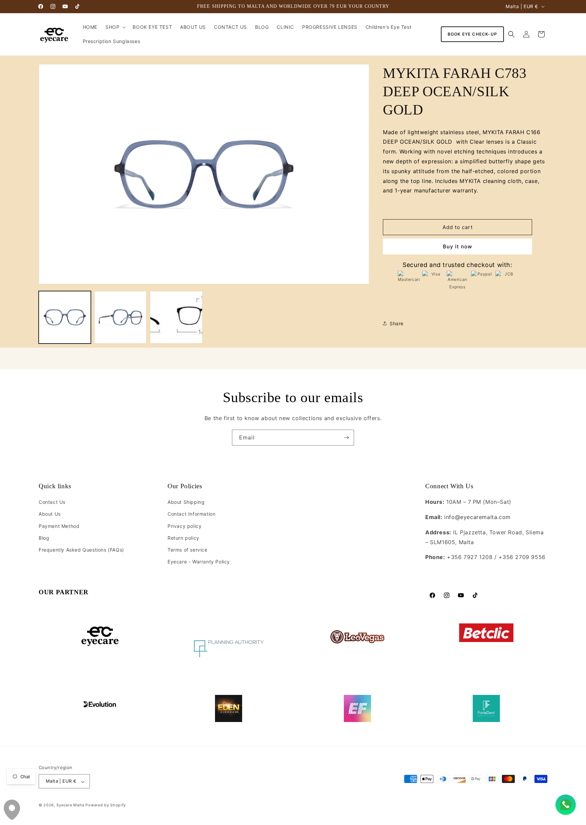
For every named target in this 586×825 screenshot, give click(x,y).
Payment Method (59, 526)
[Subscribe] (346, 438)
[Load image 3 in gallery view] (176, 317)
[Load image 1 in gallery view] (65, 317)
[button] (115, 27)
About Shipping (186, 502)
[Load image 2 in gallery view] (120, 317)
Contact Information (191, 514)
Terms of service (188, 550)
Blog (44, 538)
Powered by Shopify (105, 805)
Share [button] (397, 323)
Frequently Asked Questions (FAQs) (81, 550)
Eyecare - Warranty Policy (199, 562)
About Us (50, 514)
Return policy (183, 538)
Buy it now (457, 246)
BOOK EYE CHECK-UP (472, 34)
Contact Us (52, 502)
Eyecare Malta (70, 805)
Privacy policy (184, 526)
